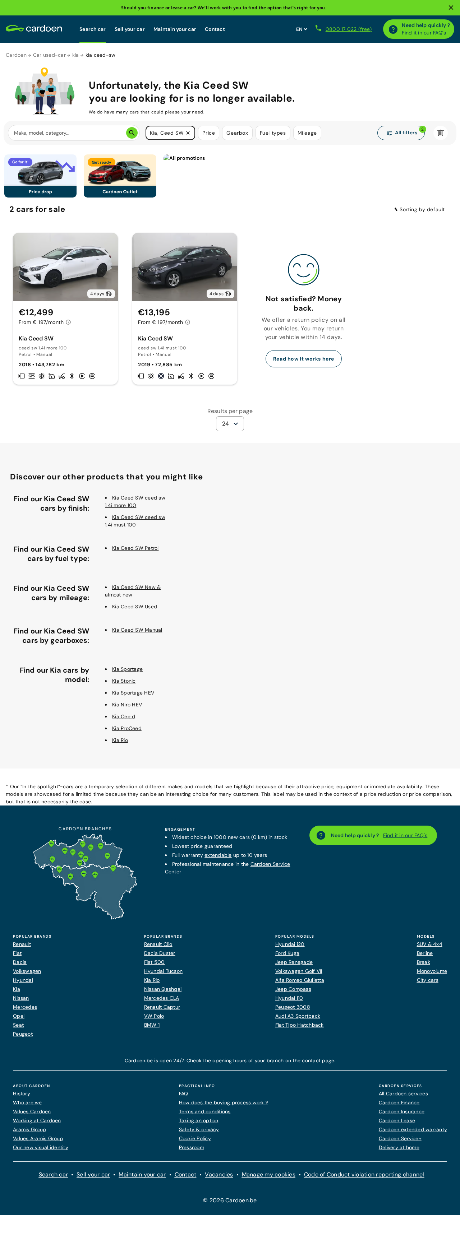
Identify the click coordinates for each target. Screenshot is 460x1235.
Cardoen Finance (399, 1102)
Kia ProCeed (127, 728)
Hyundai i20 (290, 944)
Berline (425, 953)
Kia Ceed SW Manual (137, 630)
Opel (18, 1016)
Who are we (27, 1102)
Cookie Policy (195, 1138)
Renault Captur (162, 1007)
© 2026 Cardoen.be (230, 1200)
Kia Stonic (124, 681)
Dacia (20, 962)
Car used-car (49, 55)
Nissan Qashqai (163, 989)
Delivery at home (399, 1147)
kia (75, 55)
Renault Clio (158, 944)
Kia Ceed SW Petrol (135, 548)
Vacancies (219, 1174)
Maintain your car (174, 29)
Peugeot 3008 (292, 1007)
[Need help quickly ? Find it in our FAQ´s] (393, 29)
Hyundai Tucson (163, 971)
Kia (16, 989)
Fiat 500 (154, 962)
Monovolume (432, 971)
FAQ (183, 1093)
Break (423, 962)
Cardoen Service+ (400, 1138)
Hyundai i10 (289, 998)
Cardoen (16, 55)
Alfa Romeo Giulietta (299, 980)
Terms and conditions (205, 1111)
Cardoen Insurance (401, 1111)
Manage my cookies (268, 1174)
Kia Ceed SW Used (134, 606)
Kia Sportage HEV (133, 693)
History (21, 1093)
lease (177, 8)
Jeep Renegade (294, 962)
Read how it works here (303, 359)
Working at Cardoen (37, 1120)
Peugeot (23, 1034)
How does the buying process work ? (223, 1102)
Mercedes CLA (161, 998)
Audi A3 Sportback (297, 1016)
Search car (92, 29)
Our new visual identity (40, 1147)
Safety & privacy (199, 1129)
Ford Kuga (287, 953)
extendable (218, 855)
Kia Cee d (123, 716)
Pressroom (191, 1147)
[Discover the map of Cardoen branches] (85, 918)
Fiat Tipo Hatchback (299, 1025)
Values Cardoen (32, 1111)
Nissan (21, 998)
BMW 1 (152, 1025)
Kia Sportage (127, 669)
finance (155, 8)
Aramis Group (29, 1129)
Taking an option (198, 1120)
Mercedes (25, 1007)
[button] (188, 133)
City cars (427, 980)
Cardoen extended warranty (413, 1129)
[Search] (132, 133)
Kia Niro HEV (127, 704)
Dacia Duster (159, 953)
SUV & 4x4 (429, 944)
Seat (18, 1025)
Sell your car (130, 29)
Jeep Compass (293, 989)
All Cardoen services (403, 1093)
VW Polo (154, 1016)
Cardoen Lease (397, 1120)
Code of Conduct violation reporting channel (364, 1174)
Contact (215, 29)
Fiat (17, 953)
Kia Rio (120, 740)
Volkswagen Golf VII (298, 971)
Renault (22, 944)
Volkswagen (27, 971)
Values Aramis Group (38, 1138)
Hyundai (23, 980)
